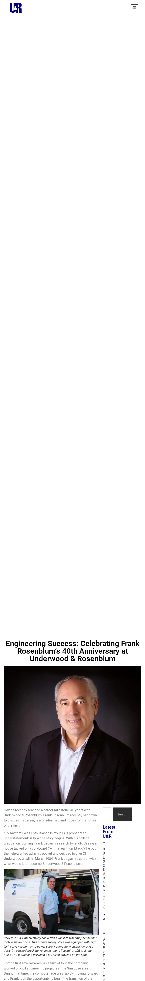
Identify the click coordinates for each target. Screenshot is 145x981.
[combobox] (107, 814)
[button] (134, 7)
